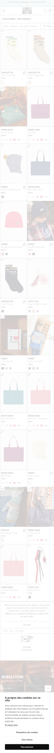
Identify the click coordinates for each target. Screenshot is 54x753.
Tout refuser (27, 740)
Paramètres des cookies (27, 732)
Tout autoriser (27, 747)
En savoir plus (11, 725)
